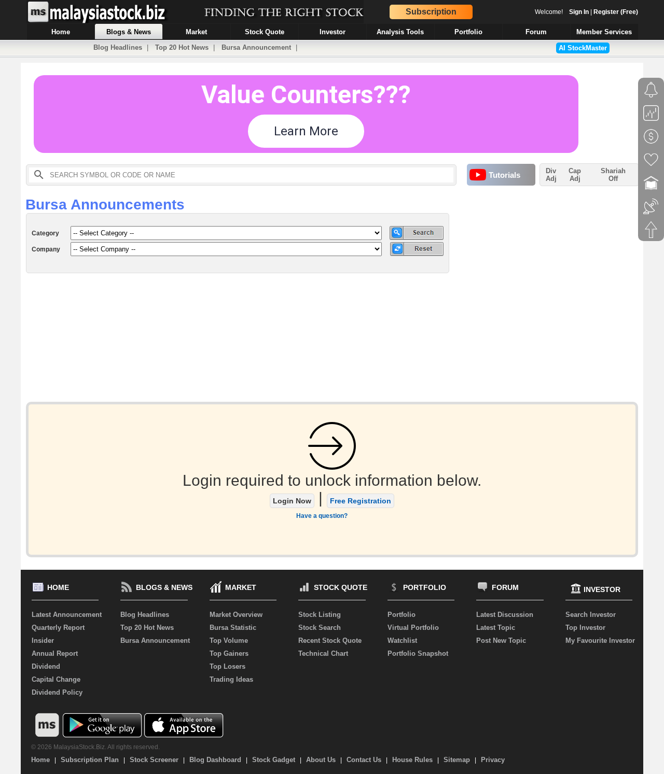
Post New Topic (501, 640)
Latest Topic (495, 627)
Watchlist (402, 640)
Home (40, 760)
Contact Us (364, 760)
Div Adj (551, 174)
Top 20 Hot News (182, 47)
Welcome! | (586, 12)
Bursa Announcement (256, 47)
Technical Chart (323, 653)
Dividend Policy (57, 692)
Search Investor (590, 614)
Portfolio (402, 614)
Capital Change (56, 679)
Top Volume (229, 640)
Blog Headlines (117, 47)
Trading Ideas (231, 679)
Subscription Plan (90, 760)
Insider (43, 640)
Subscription (431, 11)
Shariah (613, 174)
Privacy (493, 760)
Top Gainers (229, 653)
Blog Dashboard (215, 760)
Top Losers (227, 666)
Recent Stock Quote (330, 640)
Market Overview (236, 614)
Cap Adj (575, 174)
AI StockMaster (583, 48)
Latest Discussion (504, 614)
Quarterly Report (58, 627)
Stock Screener (154, 760)
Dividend (46, 666)
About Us (321, 760)
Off (613, 178)
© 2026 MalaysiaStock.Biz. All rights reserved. (95, 747)
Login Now (292, 501)
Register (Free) (615, 12)
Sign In (579, 12)
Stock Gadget (273, 760)
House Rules (412, 760)
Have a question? (322, 515)
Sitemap (457, 760)
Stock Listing (319, 614)
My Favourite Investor (600, 640)
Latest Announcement (67, 614)
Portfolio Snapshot (418, 653)
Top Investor (585, 627)
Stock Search (319, 627)
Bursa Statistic (233, 627)
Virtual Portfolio (413, 627)
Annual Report (55, 653)
